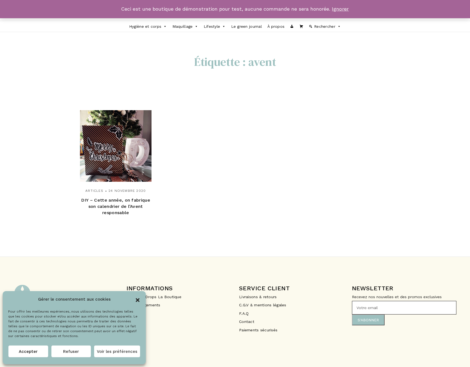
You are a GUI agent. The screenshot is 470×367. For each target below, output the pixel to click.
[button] (137, 299)
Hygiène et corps (145, 26)
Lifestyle (212, 26)
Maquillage (182, 26)
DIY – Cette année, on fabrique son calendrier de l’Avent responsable (115, 206)
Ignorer (340, 9)
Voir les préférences (117, 351)
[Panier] (301, 26)
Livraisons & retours (258, 297)
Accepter (28, 351)
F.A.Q (244, 313)
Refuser (71, 351)
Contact (246, 321)
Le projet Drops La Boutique (154, 297)
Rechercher (324, 26)
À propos (276, 26)
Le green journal (246, 26)
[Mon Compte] (291, 26)
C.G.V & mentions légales (262, 305)
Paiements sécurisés (258, 330)
